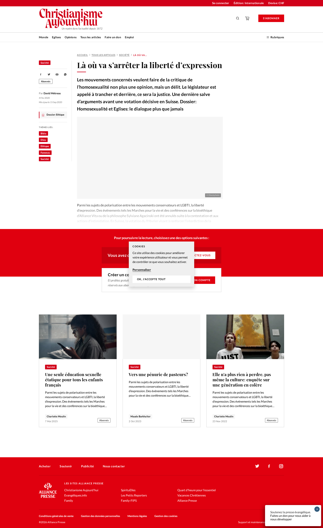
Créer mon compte (195, 280)
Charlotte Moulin (56, 416)
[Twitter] (257, 466)
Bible (43, 133)
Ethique (45, 146)
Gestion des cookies (165, 516)
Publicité (87, 466)
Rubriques (277, 37)
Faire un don (113, 37)
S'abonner (271, 18)
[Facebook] (269, 466)
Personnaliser (142, 269)
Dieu (43, 139)
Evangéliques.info (75, 495)
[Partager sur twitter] (49, 74)
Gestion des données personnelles (100, 516)
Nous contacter (114, 466)
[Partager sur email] (57, 74)
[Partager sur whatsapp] (65, 74)
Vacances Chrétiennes (191, 495)
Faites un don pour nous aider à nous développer (290, 517)
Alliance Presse (187, 500)
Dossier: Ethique (55, 114)
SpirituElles (128, 490)
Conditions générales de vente (56, 516)
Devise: (276, 3)
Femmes (45, 152)
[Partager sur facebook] (41, 74)
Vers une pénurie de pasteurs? (158, 374)
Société (124, 55)
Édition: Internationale (249, 3)
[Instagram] (281, 466)
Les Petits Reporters (134, 495)
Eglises (56, 37)
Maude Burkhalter (140, 416)
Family (68, 500)
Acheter (45, 466)
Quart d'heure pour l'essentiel (196, 490)
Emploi (129, 37)
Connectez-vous (197, 255)
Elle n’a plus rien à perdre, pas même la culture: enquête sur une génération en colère (242, 380)
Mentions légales (137, 516)
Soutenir (66, 466)
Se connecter (220, 3)
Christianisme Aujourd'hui (81, 490)
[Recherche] (237, 18)
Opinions (71, 37)
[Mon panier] (247, 18)
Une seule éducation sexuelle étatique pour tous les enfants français (74, 380)
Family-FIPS (129, 500)
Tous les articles (90, 37)
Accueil (82, 55)
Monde (43, 37)
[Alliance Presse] (48, 498)
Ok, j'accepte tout (151, 279)
